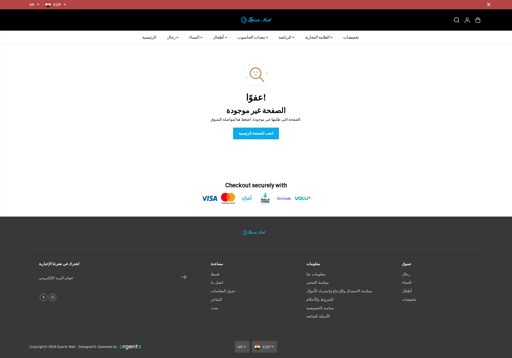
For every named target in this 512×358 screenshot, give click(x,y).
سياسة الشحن (317, 282)
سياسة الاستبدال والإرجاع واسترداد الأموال (339, 291)
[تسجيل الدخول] (467, 20)
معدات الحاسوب (252, 37)
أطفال (219, 37)
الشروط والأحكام (319, 300)
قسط (215, 274)
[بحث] (456, 20)
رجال (171, 37)
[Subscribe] (183, 278)
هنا (238, 119)
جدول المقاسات (223, 291)
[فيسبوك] (43, 297)
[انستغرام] (52, 297)
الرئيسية (149, 37)
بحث (214, 308)
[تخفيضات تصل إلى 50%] (276, 5)
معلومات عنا (315, 274)
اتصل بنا (217, 282)
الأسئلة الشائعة (318, 316)
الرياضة (285, 37)
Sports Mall (66, 347)
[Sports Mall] (256, 20)
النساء (194, 37)
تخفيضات (351, 37)
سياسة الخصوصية (320, 308)
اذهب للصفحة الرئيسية (256, 133)
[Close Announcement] (488, 4)
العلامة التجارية (318, 37)
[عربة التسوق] (478, 20)
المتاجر (216, 300)
